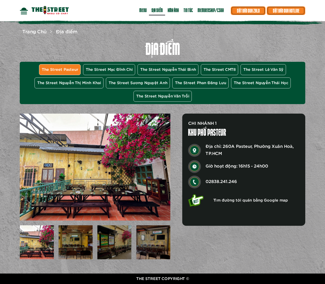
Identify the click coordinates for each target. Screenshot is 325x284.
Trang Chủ (34, 31)
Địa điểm (157, 10)
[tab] (60, 69)
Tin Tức (188, 10)
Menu (143, 10)
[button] (24, 167)
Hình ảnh (173, 10)
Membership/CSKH (210, 10)
